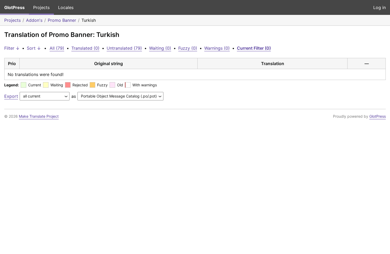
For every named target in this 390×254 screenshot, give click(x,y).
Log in (379, 7)
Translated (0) (85, 48)
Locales (65, 7)
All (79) (57, 48)
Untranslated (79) (124, 48)
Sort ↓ (34, 48)
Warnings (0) (217, 48)
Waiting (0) (160, 48)
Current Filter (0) (254, 48)
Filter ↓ (12, 48)
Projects (41, 7)
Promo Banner (62, 20)
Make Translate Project (39, 116)
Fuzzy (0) (187, 48)
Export (11, 96)
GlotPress (14, 7)
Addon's (34, 20)
